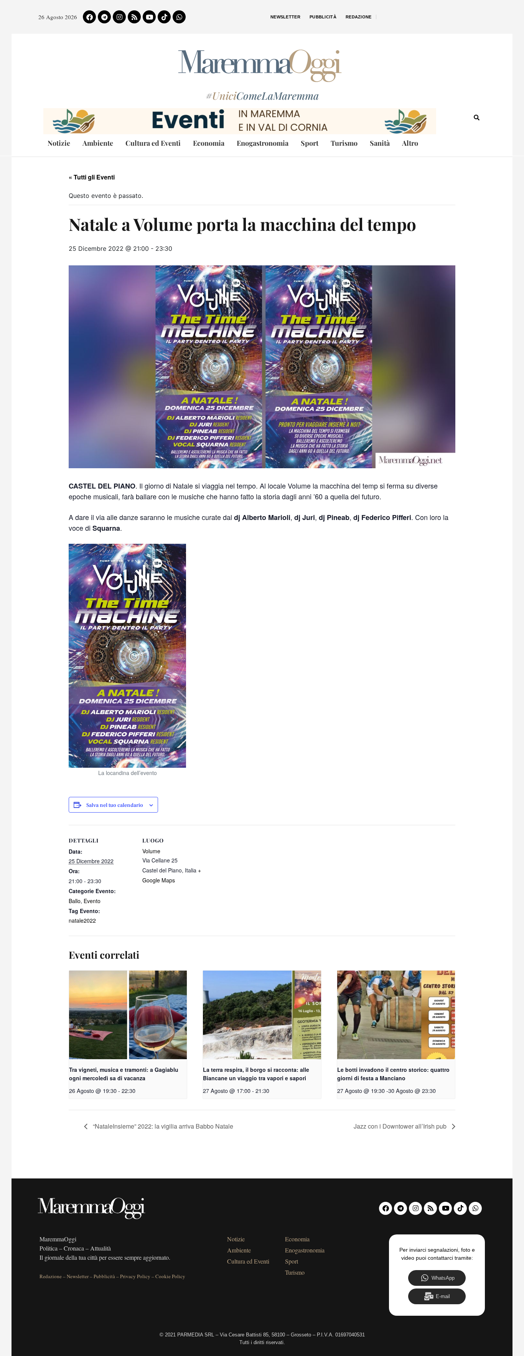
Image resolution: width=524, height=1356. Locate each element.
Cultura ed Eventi (153, 143)
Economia (208, 143)
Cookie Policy (170, 1276)
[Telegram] (104, 16)
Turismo (344, 143)
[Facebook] (89, 16)
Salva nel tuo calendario (114, 805)
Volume (151, 851)
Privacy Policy (135, 1276)
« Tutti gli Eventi (92, 177)
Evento (92, 901)
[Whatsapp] (179, 16)
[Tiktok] (164, 16)
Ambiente (97, 143)
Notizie (59, 143)
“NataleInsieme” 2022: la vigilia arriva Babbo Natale (162, 1126)
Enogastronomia (262, 143)
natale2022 (82, 920)
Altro (410, 143)
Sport (309, 143)
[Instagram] (119, 16)
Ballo (75, 901)
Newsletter (285, 17)
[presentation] (128, 1015)
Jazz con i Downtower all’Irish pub (401, 1126)
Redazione (359, 17)
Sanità (380, 143)
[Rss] (134, 16)
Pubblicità (323, 17)
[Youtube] (149, 16)
